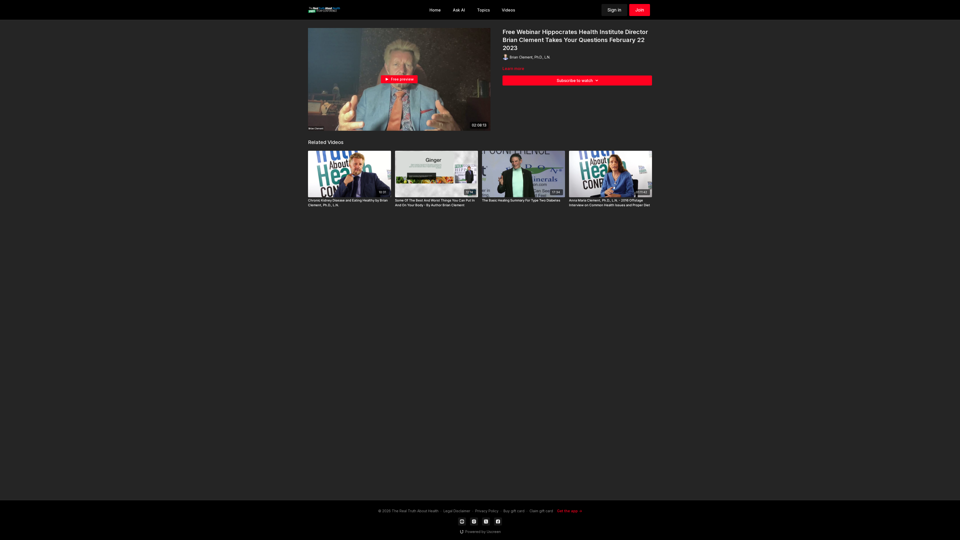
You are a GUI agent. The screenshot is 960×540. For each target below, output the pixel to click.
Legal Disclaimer (457, 511)
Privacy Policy (486, 511)
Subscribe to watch (575, 80)
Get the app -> (569, 511)
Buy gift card (514, 511)
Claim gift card (541, 511)
